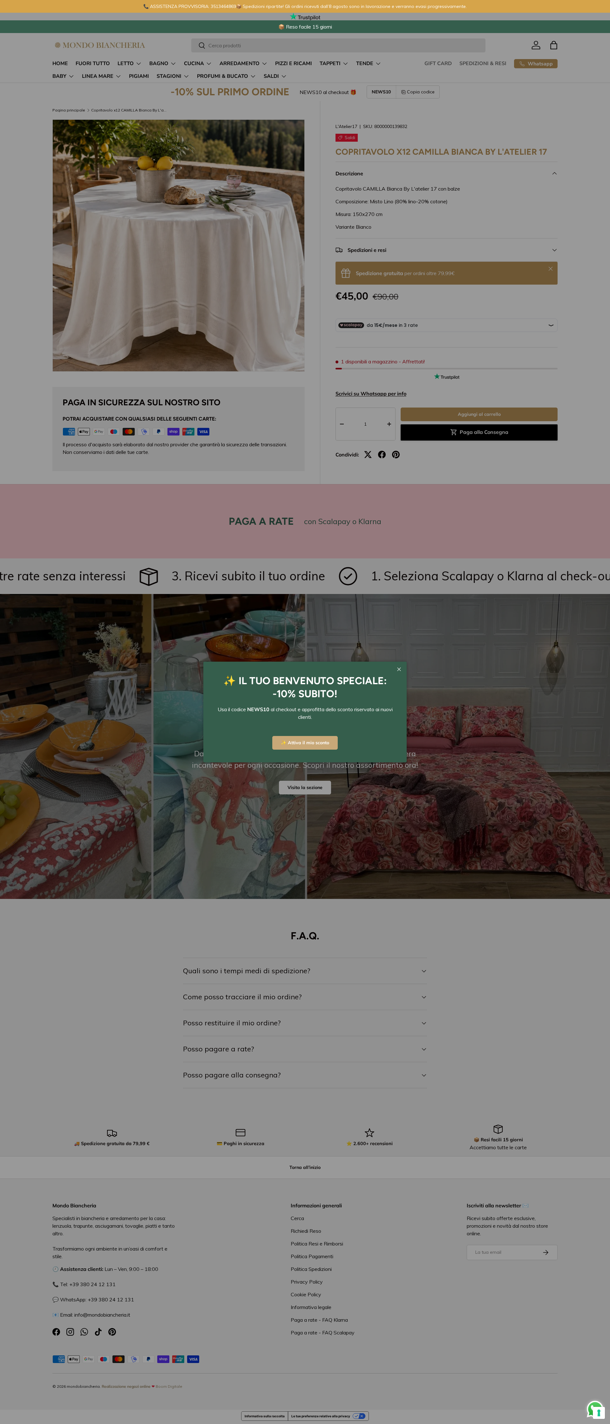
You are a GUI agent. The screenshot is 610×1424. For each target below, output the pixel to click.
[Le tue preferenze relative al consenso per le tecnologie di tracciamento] (599, 1413)
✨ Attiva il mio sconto (305, 743)
